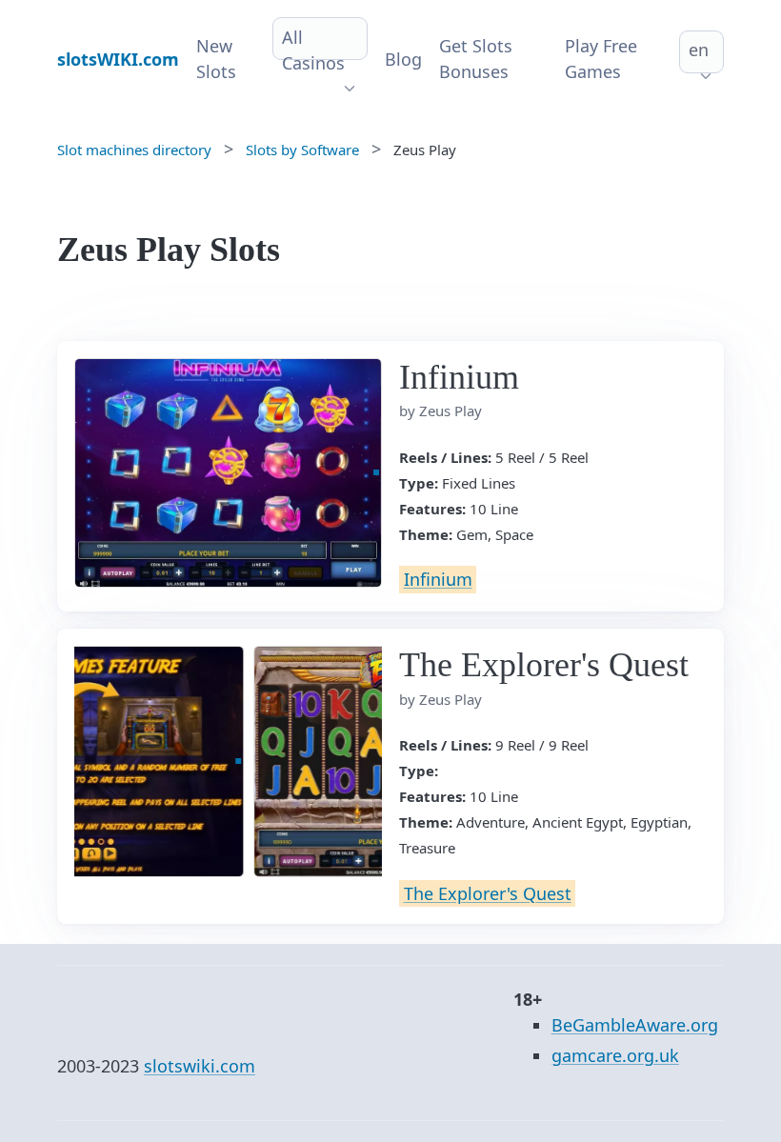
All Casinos (313, 50)
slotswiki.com (199, 1065)
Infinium (438, 579)
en (699, 49)
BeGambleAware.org (634, 1024)
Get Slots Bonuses (475, 58)
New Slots (216, 58)
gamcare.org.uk (615, 1055)
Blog (403, 59)
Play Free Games (601, 58)
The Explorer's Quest (487, 893)
